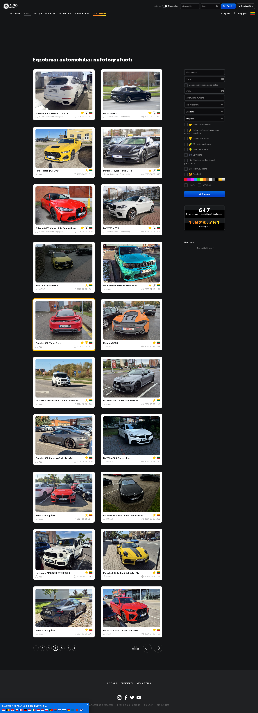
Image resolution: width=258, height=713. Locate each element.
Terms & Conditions (128, 705)
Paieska (230, 6)
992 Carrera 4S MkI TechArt (58, 458)
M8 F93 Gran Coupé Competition (126, 515)
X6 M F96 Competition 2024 (123, 630)
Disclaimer (163, 705)
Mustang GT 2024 (50, 170)
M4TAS (42, 289)
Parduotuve (65, 13)
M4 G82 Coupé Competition (123, 400)
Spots (27, 13)
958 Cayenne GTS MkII (56, 113)
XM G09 (113, 113)
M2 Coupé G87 (49, 515)
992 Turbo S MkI (52, 343)
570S (115, 343)
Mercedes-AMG (43, 400)
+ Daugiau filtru (246, 6)
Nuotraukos (173, 6)
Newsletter (144, 683)
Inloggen (242, 13)
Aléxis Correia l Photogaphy (50, 117)
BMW (106, 113)
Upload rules (82, 13)
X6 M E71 (114, 228)
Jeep (105, 285)
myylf (41, 174)
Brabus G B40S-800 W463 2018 (69, 400)
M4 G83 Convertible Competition (59, 228)
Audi (37, 285)
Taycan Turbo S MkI (122, 170)
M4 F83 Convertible (119, 458)
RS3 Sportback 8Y (50, 285)
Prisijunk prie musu (44, 13)
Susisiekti (127, 683)
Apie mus (112, 683)
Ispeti (226, 13)
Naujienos (157, 6)
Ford (37, 170)
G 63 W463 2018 (61, 573)
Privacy (148, 705)
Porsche (39, 113)
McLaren (107, 343)
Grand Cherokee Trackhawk (122, 285)
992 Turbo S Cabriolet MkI (125, 573)
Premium (100, 13)
